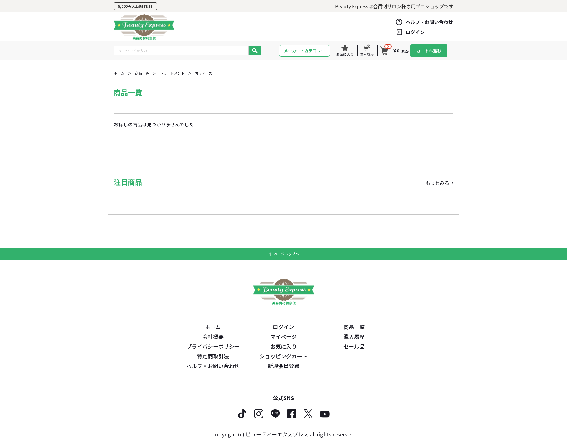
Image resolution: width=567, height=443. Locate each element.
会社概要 (213, 336)
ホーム (119, 72)
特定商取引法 (213, 356)
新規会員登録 (283, 366)
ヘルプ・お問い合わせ (212, 366)
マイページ (283, 336)
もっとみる (437, 182)
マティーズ (203, 72)
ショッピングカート (283, 356)
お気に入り (283, 346)
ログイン (283, 327)
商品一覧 (142, 72)
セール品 (354, 346)
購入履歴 (354, 336)
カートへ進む (428, 51)
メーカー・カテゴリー (304, 51)
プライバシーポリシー (212, 346)
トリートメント (172, 72)
